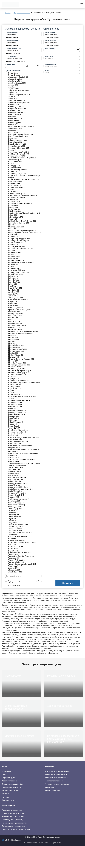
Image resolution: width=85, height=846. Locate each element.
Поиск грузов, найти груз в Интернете (16, 829)
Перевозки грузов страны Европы (57, 771)
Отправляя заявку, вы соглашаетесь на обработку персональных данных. (30, 581)
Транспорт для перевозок (54, 781)
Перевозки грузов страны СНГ (56, 774)
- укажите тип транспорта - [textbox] (15, 61)
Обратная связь (8, 800)
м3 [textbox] (38, 65)
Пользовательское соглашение (36, 843)
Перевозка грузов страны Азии (56, 777)
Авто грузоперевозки (10, 781)
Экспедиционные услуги (11, 790)
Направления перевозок (22, 13)
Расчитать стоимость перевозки (57, 784)
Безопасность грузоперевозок (13, 826)
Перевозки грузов (8, 777)
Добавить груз (50, 787)
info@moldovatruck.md (13, 840)
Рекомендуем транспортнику (13, 816)
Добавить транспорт (52, 790)
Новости (5, 774)
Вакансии (5, 794)
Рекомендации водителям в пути (14, 823)
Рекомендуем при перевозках (13, 813)
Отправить (67, 583)
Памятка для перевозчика (12, 810)
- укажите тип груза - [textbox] (13, 53)
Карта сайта (56, 843)
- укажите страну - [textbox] (12, 37)
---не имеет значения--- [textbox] (52, 37)
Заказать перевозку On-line (12, 784)
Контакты (5, 797)
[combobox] (12, 37)
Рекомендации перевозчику (12, 820)
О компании (6, 771)
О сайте (7, 13)
